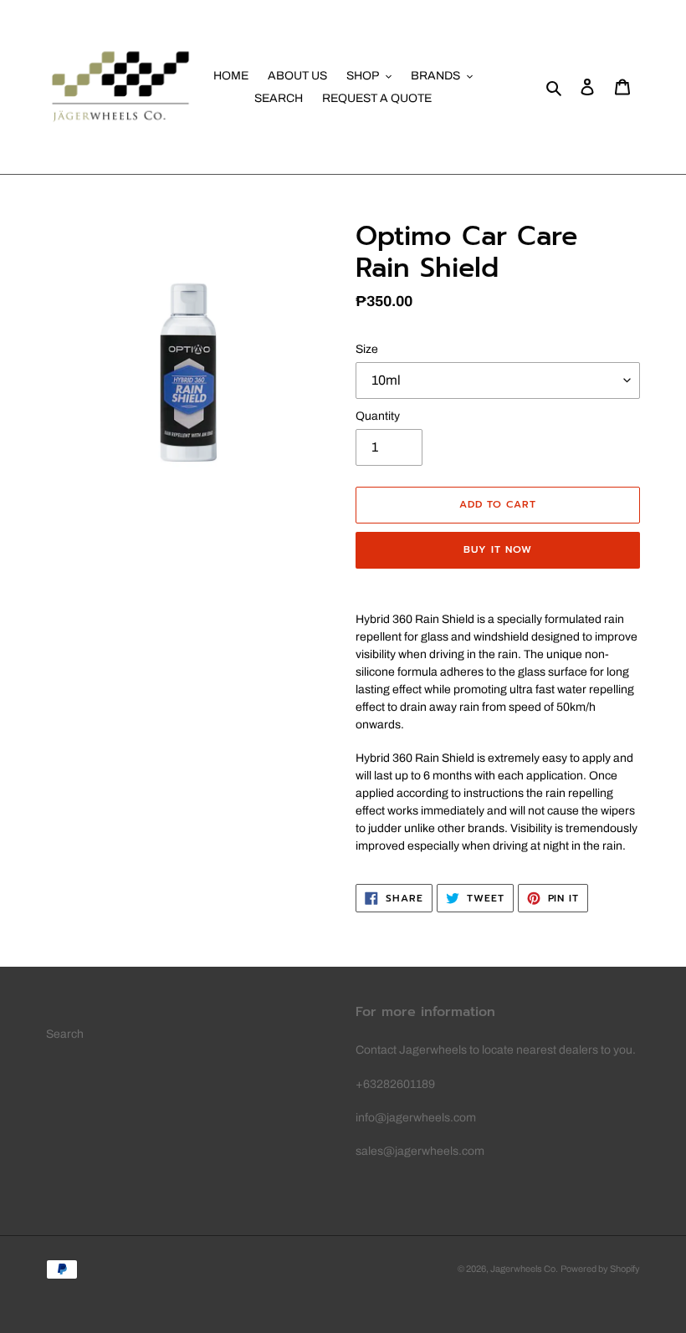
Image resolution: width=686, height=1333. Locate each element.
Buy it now (497, 549)
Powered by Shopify (600, 1269)
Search (65, 1034)
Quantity (378, 416)
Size (367, 349)
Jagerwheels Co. (524, 1269)
